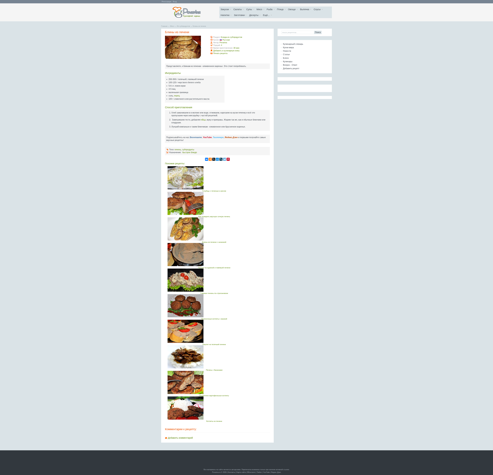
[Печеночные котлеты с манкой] (214, 305)
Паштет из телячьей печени (214, 344)
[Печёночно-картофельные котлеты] (214, 382)
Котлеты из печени (214, 421)
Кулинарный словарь (293, 44)
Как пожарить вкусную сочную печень (214, 216)
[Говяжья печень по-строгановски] (214, 280)
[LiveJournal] (220, 159)
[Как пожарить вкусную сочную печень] (214, 203)
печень (177, 149)
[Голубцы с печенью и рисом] (214, 177)
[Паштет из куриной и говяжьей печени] (214, 254)
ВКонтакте (251, 472)
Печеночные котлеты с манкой (214, 319)
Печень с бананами (214, 370)
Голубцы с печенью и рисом (214, 191)
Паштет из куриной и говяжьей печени (214, 268)
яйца (203, 120)
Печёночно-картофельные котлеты (214, 396)
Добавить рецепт (291, 68)
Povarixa (223, 42)
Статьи (286, 54)
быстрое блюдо (189, 152)
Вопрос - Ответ (290, 65)
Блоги (286, 58)
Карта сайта (241, 472)
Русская (226, 40)
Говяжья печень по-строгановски (214, 293)
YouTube (266, 472)
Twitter (259, 472)
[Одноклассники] (210, 159)
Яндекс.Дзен (276, 472)
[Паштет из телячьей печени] (214, 331)
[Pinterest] (228, 159)
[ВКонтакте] (206, 159)
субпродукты (188, 149)
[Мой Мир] (217, 159)
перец (177, 96)
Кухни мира (288, 47)
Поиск (318, 32)
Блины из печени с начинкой (214, 242)
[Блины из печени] (183, 58)
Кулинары (287, 61)
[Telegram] (224, 159)
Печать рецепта (220, 53)
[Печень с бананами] (214, 356)
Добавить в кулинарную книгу (226, 50)
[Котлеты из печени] (214, 408)
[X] (213, 159)
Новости (287, 51)
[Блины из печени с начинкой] (214, 229)
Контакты (231, 472)
